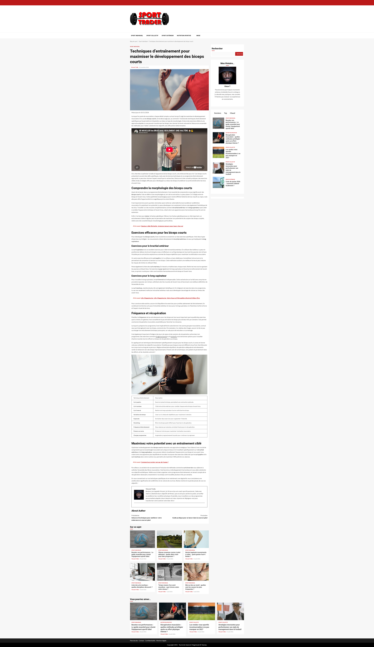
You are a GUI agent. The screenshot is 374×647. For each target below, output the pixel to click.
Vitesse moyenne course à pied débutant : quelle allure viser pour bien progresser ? (169, 539)
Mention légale (161, 640)
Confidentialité (150, 640)
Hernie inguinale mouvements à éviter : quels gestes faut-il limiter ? (196, 539)
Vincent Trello (134, 67)
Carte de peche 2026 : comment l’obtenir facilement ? (218, 182)
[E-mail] (135, 506)
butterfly (174, 336)
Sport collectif (152, 35)
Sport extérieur (168, 35)
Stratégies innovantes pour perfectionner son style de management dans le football (218, 168)
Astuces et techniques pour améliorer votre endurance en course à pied (146, 517)
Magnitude (195, 645)
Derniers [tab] (217, 113)
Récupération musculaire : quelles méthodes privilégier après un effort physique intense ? (218, 137)
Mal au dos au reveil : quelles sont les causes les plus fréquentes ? (196, 572)
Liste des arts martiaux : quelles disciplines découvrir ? (142, 572)
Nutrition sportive (184, 35)
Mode (198, 35)
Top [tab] (225, 113)
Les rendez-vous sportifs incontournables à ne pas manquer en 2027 (218, 152)
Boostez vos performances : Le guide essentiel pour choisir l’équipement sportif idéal (142, 539)
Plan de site (134, 640)
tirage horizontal (161, 336)
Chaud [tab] (232, 113)
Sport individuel (137, 35)
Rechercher (217, 48)
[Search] (243, 35)
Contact (141, 640)
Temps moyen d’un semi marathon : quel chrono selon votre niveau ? (169, 572)
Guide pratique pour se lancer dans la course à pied (189, 516)
